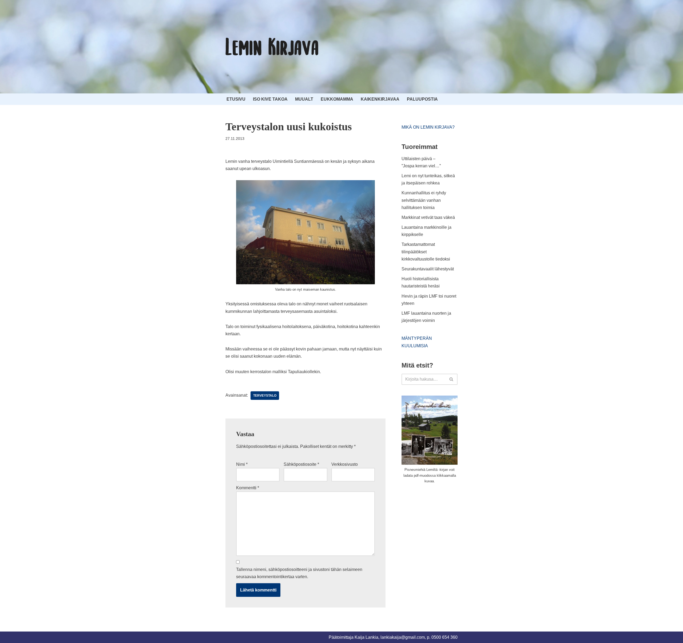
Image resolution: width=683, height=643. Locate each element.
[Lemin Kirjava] (272, 47)
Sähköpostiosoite (301, 464)
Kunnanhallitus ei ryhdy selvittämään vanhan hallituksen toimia (424, 200)
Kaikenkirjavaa (380, 99)
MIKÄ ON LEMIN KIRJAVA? (428, 127)
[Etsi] (452, 379)
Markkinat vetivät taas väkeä (428, 217)
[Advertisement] (442, 528)
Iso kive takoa (270, 99)
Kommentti (247, 488)
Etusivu (236, 99)
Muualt (304, 99)
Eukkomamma (337, 99)
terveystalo (264, 395)
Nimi (242, 464)
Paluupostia (422, 99)
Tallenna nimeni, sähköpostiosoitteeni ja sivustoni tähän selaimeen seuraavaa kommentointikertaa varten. (299, 573)
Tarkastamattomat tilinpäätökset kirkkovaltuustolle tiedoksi (426, 251)
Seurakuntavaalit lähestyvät (428, 269)
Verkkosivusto (344, 464)
